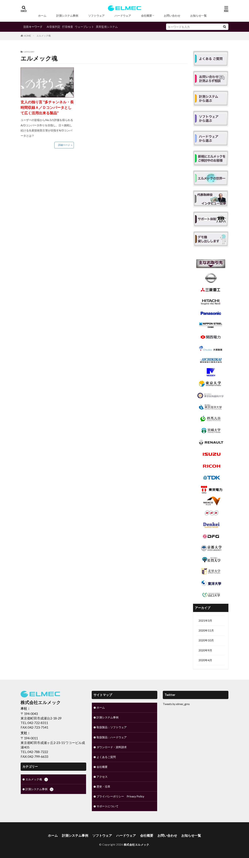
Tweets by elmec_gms (176, 704)
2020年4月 (205, 660)
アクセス (102, 776)
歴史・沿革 (103, 786)
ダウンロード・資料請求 (112, 747)
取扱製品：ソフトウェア (112, 727)
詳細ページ (64, 144)
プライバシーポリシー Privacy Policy (120, 796)
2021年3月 (205, 620)
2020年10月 (206, 640)
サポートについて (107, 806)
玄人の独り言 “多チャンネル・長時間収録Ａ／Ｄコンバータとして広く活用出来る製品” (47, 107)
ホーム (42, 15)
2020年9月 (205, 650)
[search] (224, 27)
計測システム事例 (67, 15)
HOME (27, 35)
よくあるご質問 (106, 757)
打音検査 (67, 26)
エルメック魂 (43, 35)
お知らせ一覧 (198, 15)
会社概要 (146, 15)
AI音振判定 (53, 26)
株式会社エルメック (136, 844)
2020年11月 (206, 630)
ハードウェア (123, 15)
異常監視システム (107, 26)
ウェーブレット (84, 26)
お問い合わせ (172, 15)
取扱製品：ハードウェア (112, 737)
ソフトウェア (96, 15)
